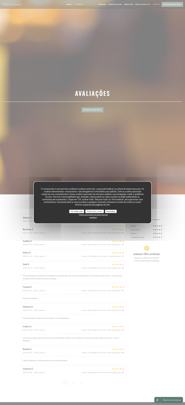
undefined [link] (93, 218)
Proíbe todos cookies (94, 211)
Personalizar (110, 211)
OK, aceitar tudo (77, 211)
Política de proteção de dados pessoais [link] (93, 215)
